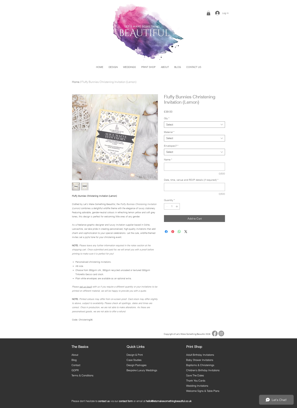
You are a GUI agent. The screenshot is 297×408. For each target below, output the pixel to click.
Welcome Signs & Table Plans (202, 391)
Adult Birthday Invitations (200, 354)
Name (168, 159)
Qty (166, 118)
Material (169, 132)
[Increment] (177, 206)
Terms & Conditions (83, 375)
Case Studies (134, 360)
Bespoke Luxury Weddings (141, 370)
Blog (74, 360)
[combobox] (194, 124)
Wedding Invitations (197, 385)
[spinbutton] (172, 206)
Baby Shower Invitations (199, 360)
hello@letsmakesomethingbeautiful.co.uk (169, 401)
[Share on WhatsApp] (179, 232)
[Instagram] (221, 333)
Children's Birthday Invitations (203, 370)
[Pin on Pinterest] (173, 232)
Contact (76, 365)
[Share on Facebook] (166, 232)
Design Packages (136, 365)
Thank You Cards (195, 380)
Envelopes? (171, 145)
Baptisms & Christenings (200, 365)
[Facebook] (215, 333)
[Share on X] (186, 232)
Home (75, 82)
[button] (208, 13)
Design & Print (134, 354)
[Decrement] (166, 206)
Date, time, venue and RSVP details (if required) (191, 179)
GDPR (75, 370)
